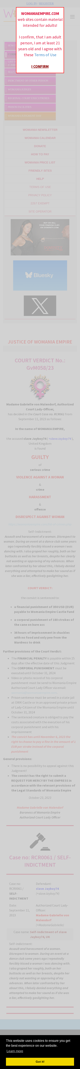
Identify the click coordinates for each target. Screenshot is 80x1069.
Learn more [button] (15, 1051)
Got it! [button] (40, 1061)
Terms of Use (45, 54)
